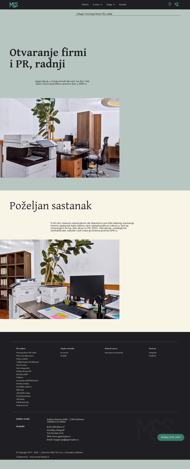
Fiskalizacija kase (22, 402)
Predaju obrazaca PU (23, 371)
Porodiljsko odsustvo (24, 387)
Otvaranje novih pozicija (114, 353)
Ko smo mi (64, 353)
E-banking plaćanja (23, 396)
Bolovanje (20, 390)
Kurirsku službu (22, 374)
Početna (85, 4)
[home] (14, 4)
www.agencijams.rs (61, 436)
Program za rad (22, 405)
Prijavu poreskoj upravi (25, 356)
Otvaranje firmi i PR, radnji (26, 353)
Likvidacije (20, 399)
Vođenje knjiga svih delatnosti (27, 362)
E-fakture (19, 377)
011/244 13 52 (57, 433)
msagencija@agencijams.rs (66, 439)
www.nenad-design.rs (39, 457)
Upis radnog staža (22, 368)
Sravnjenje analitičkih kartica (27, 381)
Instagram (153, 353)
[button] (97, 4)
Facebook (152, 356)
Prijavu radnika (22, 359)
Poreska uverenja (22, 384)
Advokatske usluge (23, 393)
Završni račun (21, 365)
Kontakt (122, 4)
